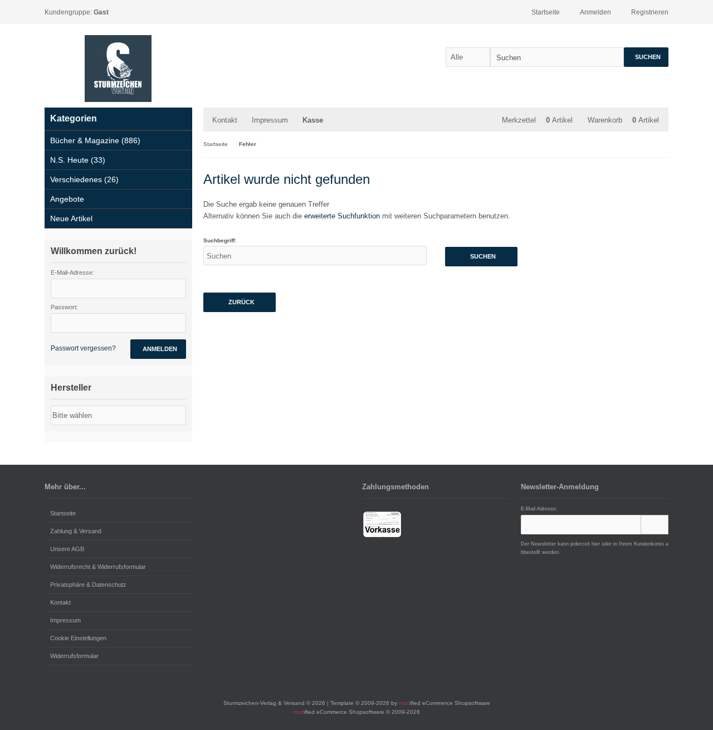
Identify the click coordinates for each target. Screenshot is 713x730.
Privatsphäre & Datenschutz (88, 584)
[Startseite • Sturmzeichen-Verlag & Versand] (118, 68)
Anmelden (158, 349)
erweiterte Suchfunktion (342, 216)
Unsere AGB (67, 549)
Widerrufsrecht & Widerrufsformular (98, 566)
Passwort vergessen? (83, 348)
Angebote (67, 198)
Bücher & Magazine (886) (95, 140)
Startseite (63, 513)
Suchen (646, 57)
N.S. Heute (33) (77, 159)
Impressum (270, 120)
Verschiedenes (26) (84, 179)
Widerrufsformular (74, 656)
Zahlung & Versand (75, 531)
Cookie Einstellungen (78, 638)
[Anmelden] (654, 524)
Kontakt (224, 120)
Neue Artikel (71, 218)
